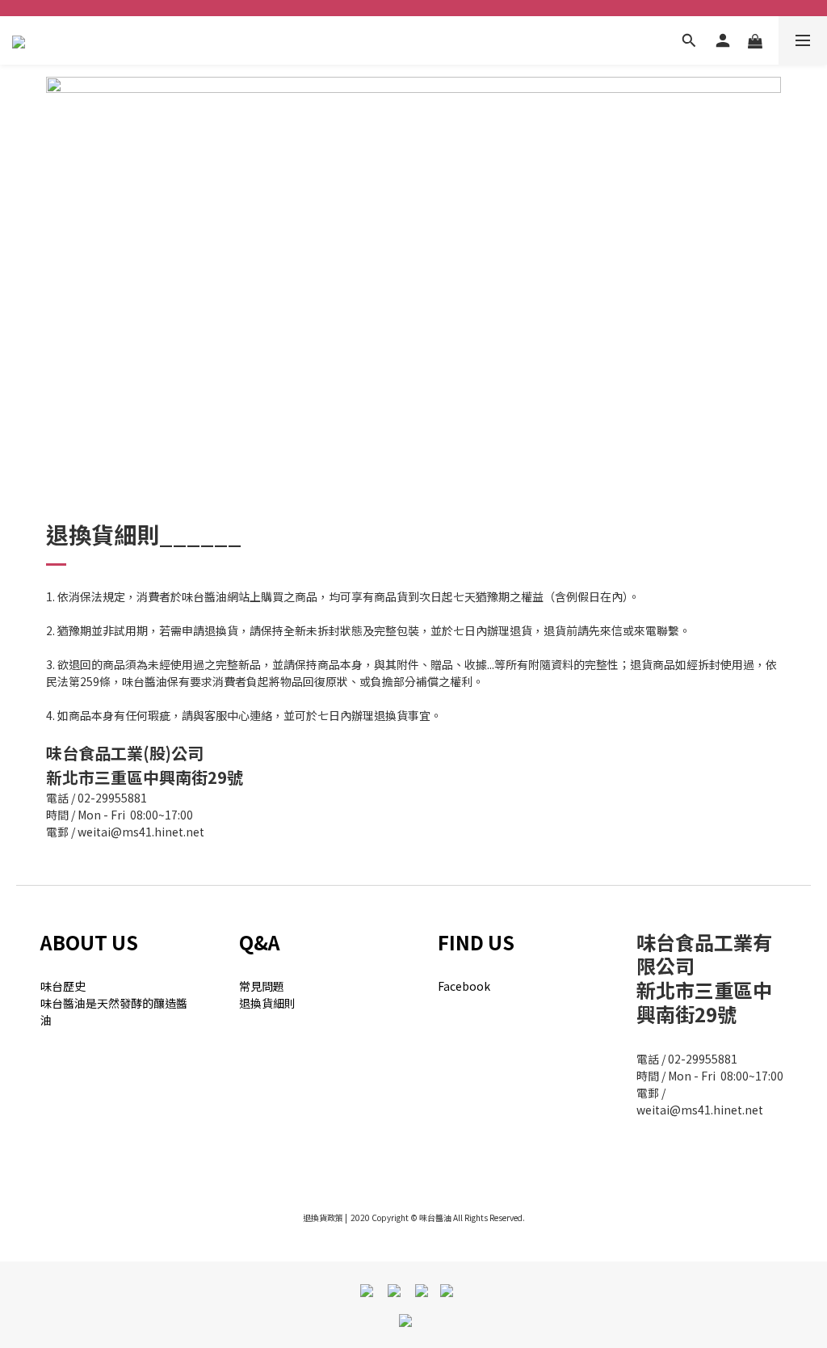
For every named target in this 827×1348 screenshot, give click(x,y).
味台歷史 (63, 986)
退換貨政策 (323, 1217)
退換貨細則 (267, 1003)
